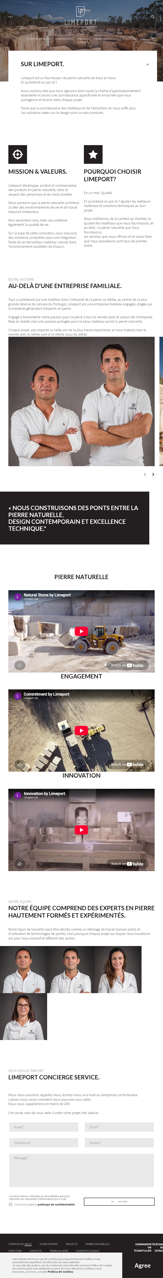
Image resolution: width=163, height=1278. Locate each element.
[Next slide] (153, 474)
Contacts (83, 42)
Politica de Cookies (60, 1271)
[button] (12, 16)
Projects (83, 39)
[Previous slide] (145, 474)
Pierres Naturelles (106, 39)
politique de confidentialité (56, 1204)
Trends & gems (59, 1250)
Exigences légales (87, 1250)
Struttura (129, 39)
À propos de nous (38, 39)
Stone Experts (64, 39)
